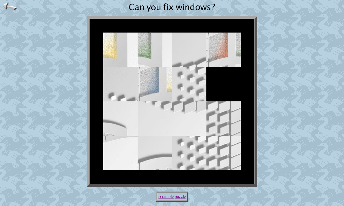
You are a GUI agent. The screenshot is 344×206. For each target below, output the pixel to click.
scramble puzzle (172, 196)
